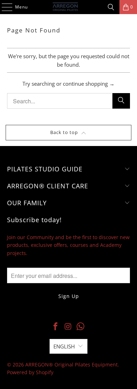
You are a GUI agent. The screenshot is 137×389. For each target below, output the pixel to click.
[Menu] (3, 7)
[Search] (111, 7)
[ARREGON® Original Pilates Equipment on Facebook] (55, 326)
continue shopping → (89, 83)
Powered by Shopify (30, 372)
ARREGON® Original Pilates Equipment (71, 364)
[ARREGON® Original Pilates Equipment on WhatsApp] (81, 326)
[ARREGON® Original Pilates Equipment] (68, 7)
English (64, 346)
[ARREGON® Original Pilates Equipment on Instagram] (68, 326)
